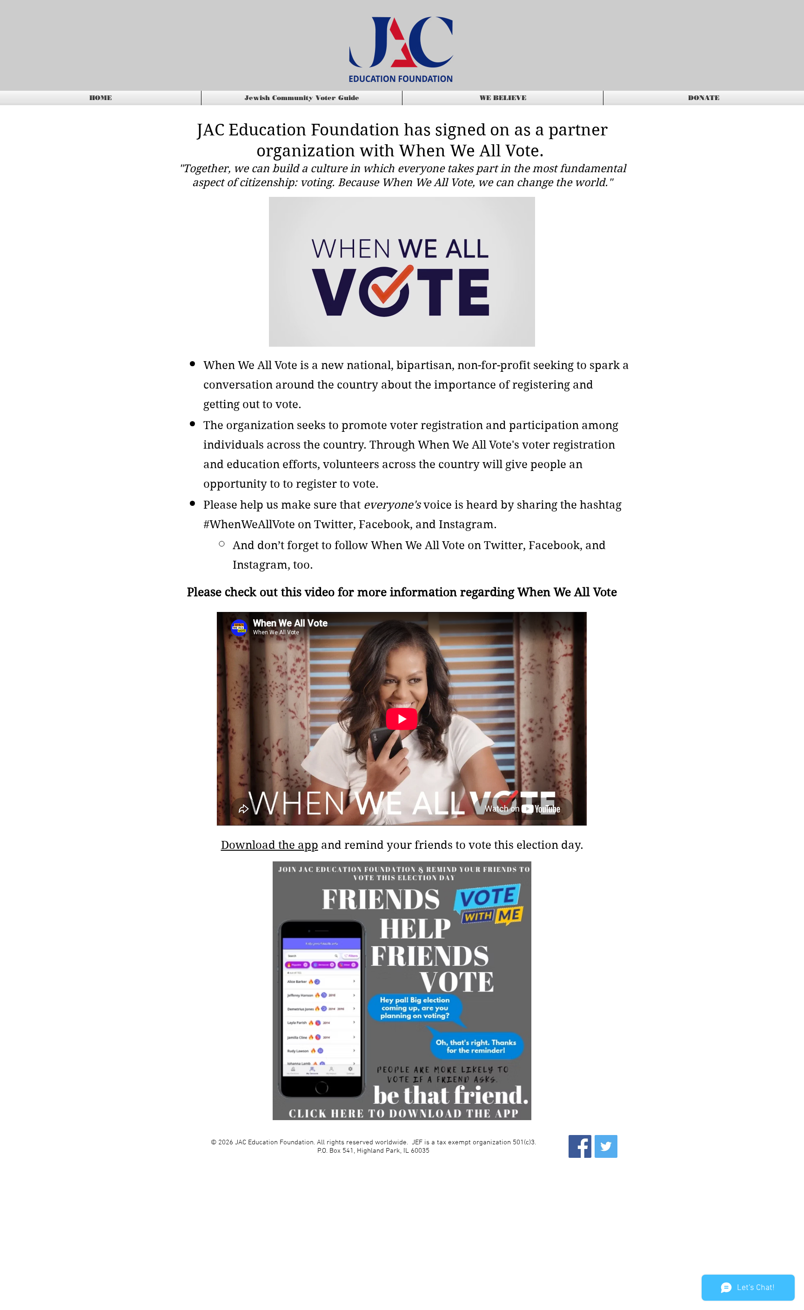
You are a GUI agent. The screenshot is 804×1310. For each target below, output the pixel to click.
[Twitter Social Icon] (606, 1146)
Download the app (269, 845)
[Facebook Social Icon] (580, 1146)
